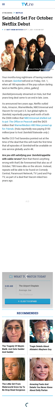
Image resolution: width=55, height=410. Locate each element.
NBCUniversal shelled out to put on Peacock (26, 119)
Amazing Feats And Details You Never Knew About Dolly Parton (41, 387)
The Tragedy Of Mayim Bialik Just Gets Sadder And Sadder (13, 349)
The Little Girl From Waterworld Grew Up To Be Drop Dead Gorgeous (13, 387)
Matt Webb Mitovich (15, 30)
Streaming (7, 13)
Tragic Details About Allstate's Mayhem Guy (41, 348)
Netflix (19, 13)
